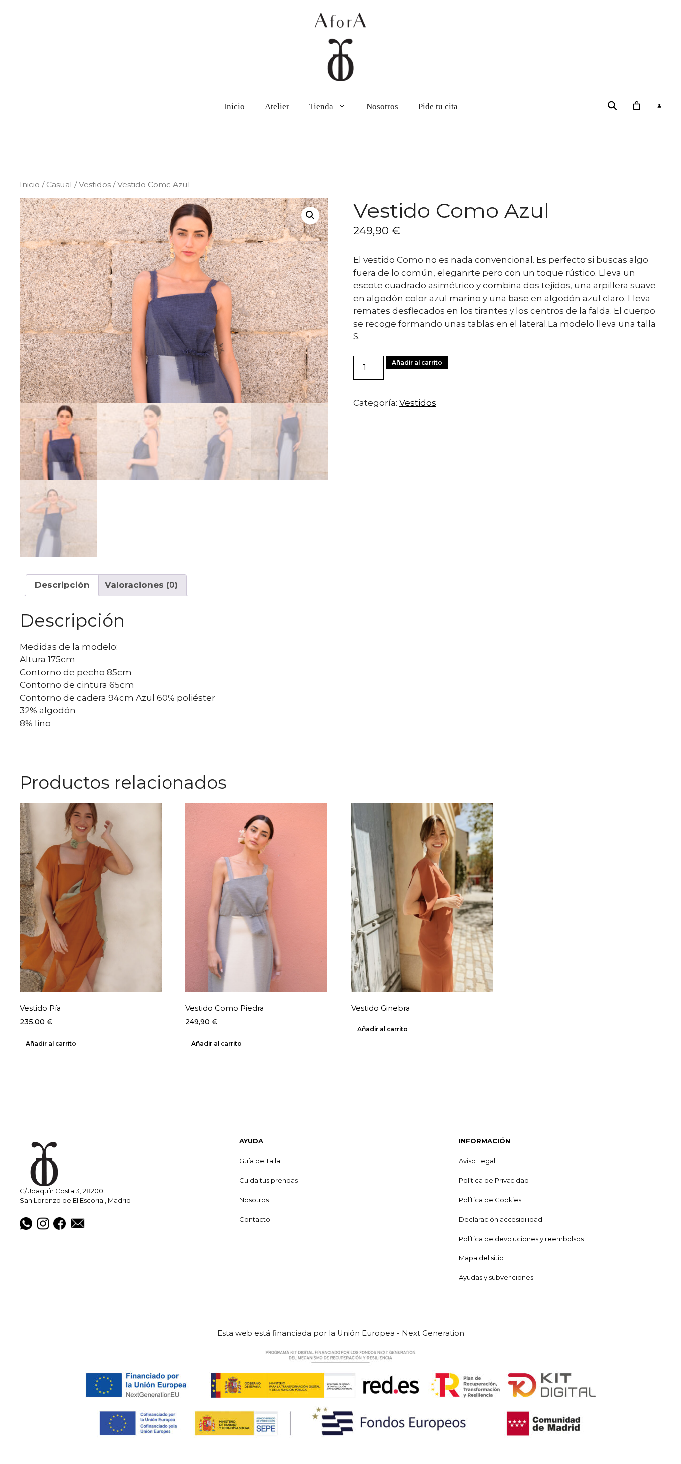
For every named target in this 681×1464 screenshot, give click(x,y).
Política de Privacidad (494, 1180)
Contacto (254, 1219)
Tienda (321, 106)
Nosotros (382, 106)
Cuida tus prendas (268, 1180)
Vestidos (95, 184)
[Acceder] (659, 106)
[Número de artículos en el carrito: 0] (636, 106)
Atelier (277, 106)
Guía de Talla (259, 1161)
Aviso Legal (477, 1161)
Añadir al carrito (417, 362)
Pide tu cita (438, 106)
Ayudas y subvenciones (496, 1277)
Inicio (234, 106)
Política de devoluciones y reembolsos (521, 1239)
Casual (59, 184)
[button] (310, 215)
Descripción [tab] (62, 585)
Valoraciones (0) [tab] (141, 585)
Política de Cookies (490, 1200)
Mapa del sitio (481, 1258)
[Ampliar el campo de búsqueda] (612, 105)
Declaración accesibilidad (500, 1219)
